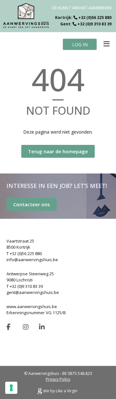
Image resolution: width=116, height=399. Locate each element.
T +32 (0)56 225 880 (24, 253)
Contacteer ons (31, 204)
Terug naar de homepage (58, 151)
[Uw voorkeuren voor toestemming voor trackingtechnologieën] (11, 388)
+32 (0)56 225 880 (94, 17)
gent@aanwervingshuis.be (32, 292)
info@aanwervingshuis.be (32, 259)
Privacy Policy (58, 379)
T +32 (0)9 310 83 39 (24, 286)
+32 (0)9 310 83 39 (94, 24)
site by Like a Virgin (59, 391)
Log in (80, 44)
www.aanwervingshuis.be (31, 306)
